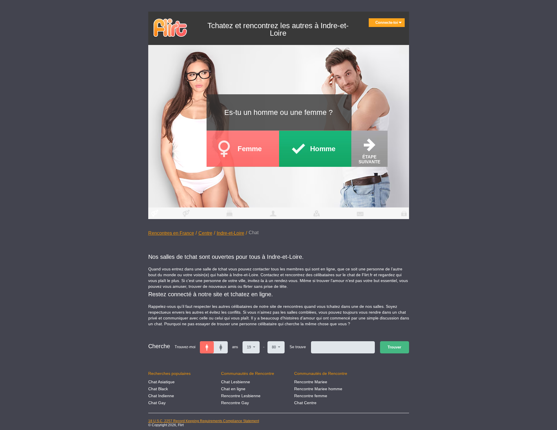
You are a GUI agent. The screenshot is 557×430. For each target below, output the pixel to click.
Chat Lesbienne (235, 382)
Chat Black (158, 388)
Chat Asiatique (161, 382)
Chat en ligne (233, 388)
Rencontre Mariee (310, 382)
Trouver (394, 347)
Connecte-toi (386, 22)
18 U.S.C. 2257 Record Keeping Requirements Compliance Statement (203, 421)
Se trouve (298, 347)
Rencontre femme (310, 395)
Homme (322, 149)
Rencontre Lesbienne (241, 395)
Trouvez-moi (185, 347)
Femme (250, 149)
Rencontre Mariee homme (318, 388)
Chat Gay (157, 402)
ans (235, 347)
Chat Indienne (161, 395)
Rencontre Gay (235, 402)
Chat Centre (305, 402)
